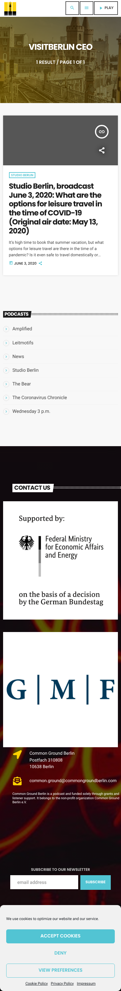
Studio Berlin (22, 175)
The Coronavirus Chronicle (39, 397)
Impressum (86, 983)
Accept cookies (60, 936)
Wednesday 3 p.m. (31, 411)
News (18, 356)
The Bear (21, 384)
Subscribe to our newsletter (60, 869)
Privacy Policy (62, 983)
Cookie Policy (36, 983)
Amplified (22, 329)
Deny (60, 953)
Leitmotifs (23, 343)
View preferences (60, 970)
